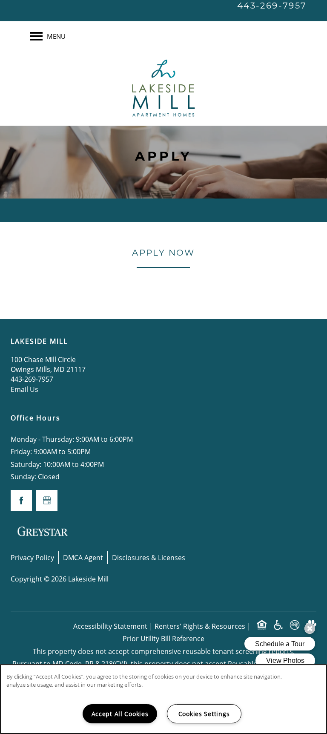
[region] (163, 699)
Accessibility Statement (110, 626)
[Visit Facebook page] (21, 500)
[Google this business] (46, 500)
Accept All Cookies (120, 714)
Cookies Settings (204, 714)
